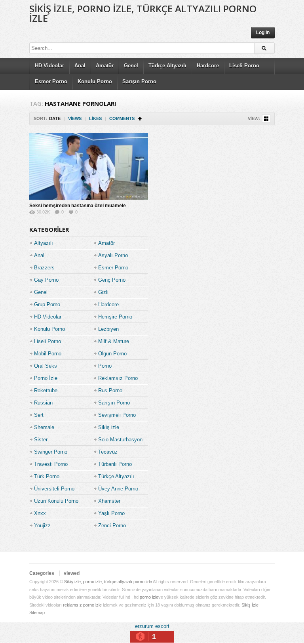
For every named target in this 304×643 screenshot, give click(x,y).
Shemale (44, 427)
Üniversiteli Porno (54, 489)
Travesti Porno (51, 464)
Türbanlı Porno (115, 464)
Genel (131, 66)
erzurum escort (152, 626)
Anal (80, 66)
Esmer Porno (51, 81)
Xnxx (40, 513)
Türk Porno (46, 476)
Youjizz (42, 526)
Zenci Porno (112, 526)
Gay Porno (46, 280)
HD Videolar (49, 66)
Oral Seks (45, 366)
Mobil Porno (47, 354)
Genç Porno (111, 280)
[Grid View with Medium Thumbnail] (266, 118)
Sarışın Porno (139, 81)
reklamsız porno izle (82, 605)
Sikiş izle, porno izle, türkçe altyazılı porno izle (142, 13)
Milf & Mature (113, 341)
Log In (263, 32)
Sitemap (37, 612)
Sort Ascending (140, 118)
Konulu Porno (95, 81)
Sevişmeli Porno (117, 415)
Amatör (105, 66)
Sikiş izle (108, 427)
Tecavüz (108, 452)
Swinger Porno (50, 452)
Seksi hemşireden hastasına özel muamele (77, 205)
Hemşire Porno (115, 317)
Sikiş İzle (249, 605)
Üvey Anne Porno (118, 489)
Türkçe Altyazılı (167, 66)
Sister (41, 440)
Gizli (103, 292)
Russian (43, 403)
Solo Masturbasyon (120, 440)
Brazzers (44, 268)
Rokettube (45, 390)
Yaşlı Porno (111, 513)
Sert (39, 415)
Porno (105, 366)
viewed (72, 573)
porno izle (149, 597)
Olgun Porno (112, 354)
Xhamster (109, 501)
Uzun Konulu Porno (56, 501)
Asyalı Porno (113, 255)
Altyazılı (43, 243)
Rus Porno (110, 390)
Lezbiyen (108, 329)
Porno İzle (45, 378)
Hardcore (208, 66)
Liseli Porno (244, 66)
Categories (41, 573)
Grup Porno (47, 304)
